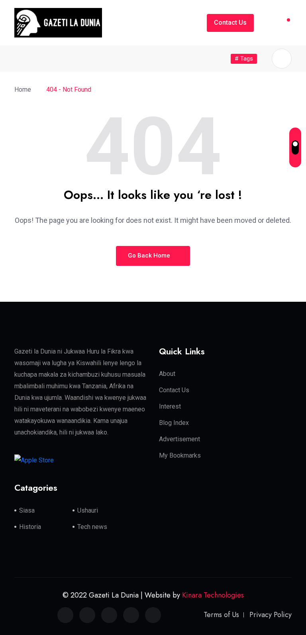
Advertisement (179, 439)
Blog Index (174, 423)
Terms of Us (221, 614)
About (167, 373)
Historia (30, 527)
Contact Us (230, 22)
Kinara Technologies (213, 595)
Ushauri (87, 510)
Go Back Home (150, 255)
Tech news (92, 527)
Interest (170, 406)
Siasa (27, 510)
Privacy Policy (270, 614)
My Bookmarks (180, 455)
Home (24, 89)
